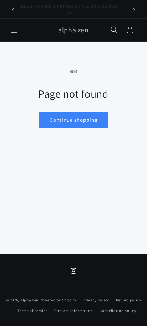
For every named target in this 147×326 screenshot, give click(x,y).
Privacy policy (96, 299)
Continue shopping (74, 120)
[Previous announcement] (13, 9)
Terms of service (32, 310)
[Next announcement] (134, 9)
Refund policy (128, 299)
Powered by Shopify (58, 299)
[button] (14, 30)
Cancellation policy (118, 310)
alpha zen (29, 299)
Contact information (73, 310)
